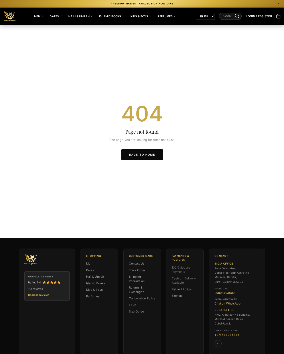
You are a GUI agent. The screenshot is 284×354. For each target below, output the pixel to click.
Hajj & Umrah (79, 16)
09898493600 (225, 293)
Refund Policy (181, 289)
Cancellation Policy (142, 298)
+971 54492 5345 (227, 334)
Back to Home (142, 154)
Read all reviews (38, 295)
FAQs (132, 305)
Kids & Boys (139, 16)
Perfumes (165, 16)
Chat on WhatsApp (228, 303)
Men (37, 16)
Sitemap (177, 295)
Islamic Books (110, 16)
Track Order (137, 270)
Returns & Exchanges (136, 290)
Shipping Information (137, 279)
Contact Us (136, 263)
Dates (54, 16)
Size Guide (136, 311)
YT (218, 343)
